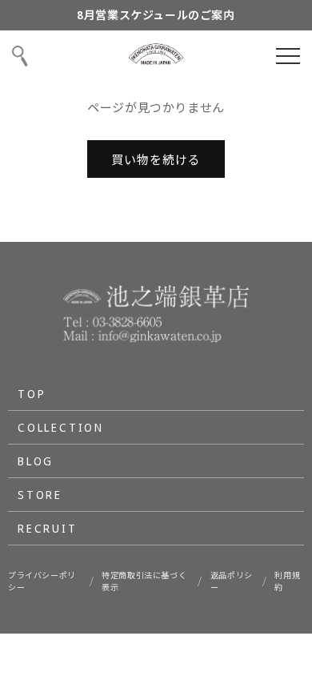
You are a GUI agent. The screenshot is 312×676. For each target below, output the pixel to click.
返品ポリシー (231, 581)
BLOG (36, 461)
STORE (40, 494)
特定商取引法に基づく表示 (144, 581)
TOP (32, 393)
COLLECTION (61, 427)
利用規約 (287, 581)
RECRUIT (48, 528)
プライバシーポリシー (42, 581)
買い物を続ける (156, 159)
